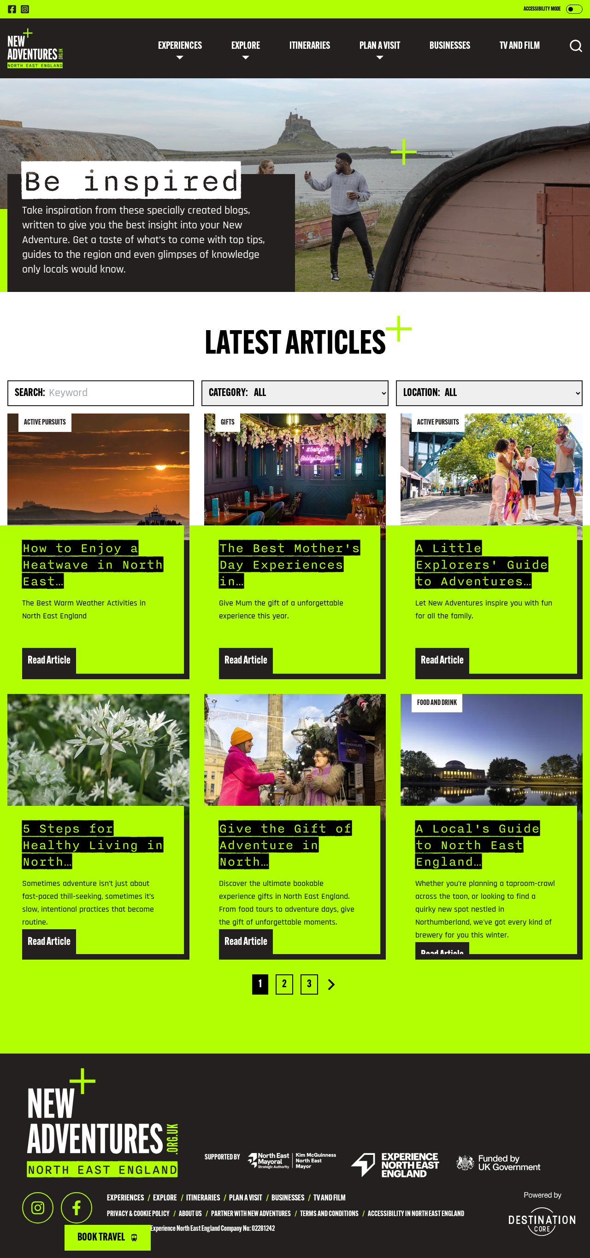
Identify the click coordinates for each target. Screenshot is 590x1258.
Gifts (164, 183)
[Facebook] (76, 1207)
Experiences (180, 46)
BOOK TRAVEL (101, 1237)
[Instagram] (37, 1207)
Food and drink (179, 80)
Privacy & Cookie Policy (138, 1214)
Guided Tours (176, 157)
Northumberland (245, 105)
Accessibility (278, 80)
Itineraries (309, 46)
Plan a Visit (380, 46)
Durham (231, 131)
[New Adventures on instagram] (25, 9)
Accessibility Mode (542, 9)
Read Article (49, 660)
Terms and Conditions (329, 1214)
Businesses (450, 46)
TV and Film (173, 208)
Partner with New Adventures (251, 1214)
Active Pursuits (180, 131)
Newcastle (235, 80)
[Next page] (331, 984)
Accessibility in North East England (416, 1214)
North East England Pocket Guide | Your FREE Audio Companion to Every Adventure (379, 131)
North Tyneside (242, 157)
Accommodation (283, 105)
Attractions (175, 105)
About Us (190, 1214)
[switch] (574, 9)
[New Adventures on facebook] (12, 9)
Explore (245, 46)
